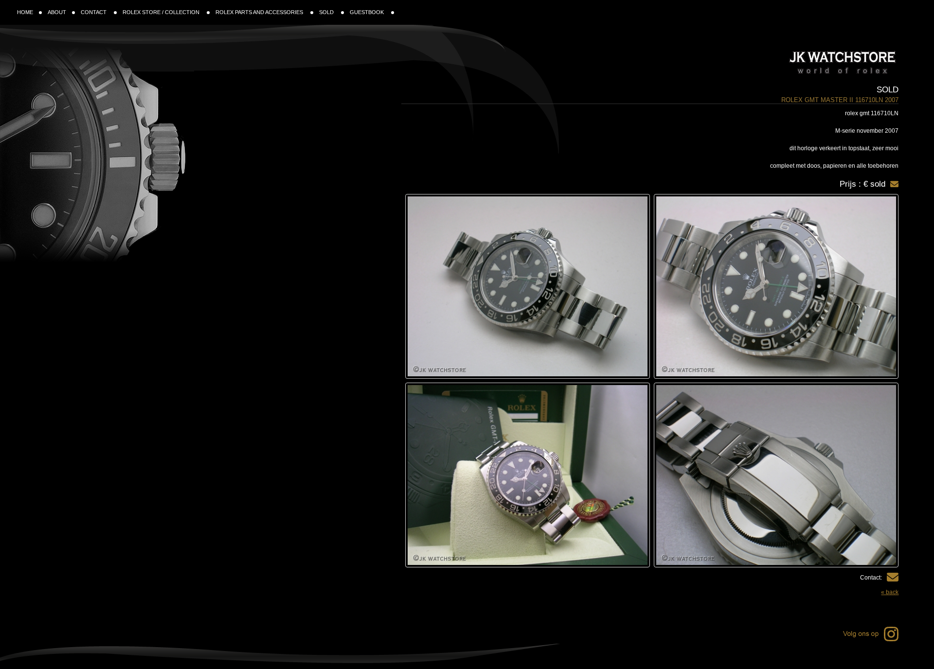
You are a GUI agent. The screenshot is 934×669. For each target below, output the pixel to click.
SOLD (327, 12)
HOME (25, 12)
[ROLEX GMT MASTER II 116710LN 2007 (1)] (776, 286)
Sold (887, 89)
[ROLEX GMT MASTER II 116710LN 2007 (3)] (776, 475)
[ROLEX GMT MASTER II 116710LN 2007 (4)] (527, 475)
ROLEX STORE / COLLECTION (162, 12)
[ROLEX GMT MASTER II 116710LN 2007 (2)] (527, 286)
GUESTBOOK (367, 12)
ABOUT (57, 12)
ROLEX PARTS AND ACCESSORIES (260, 12)
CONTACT (94, 12)
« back (889, 592)
